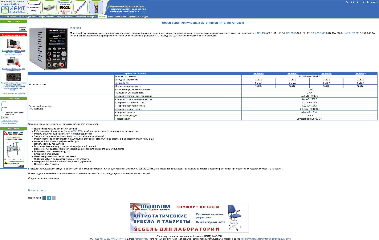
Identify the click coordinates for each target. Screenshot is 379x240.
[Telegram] (49, 198)
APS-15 (75, 131)
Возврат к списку (37, 190)
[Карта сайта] (358, 2)
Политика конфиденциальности (274, 238)
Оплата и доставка (27, 17)
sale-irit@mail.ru (248, 238)
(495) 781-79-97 (15, 1)
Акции (110, 17)
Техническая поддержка (86, 17)
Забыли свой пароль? (9, 120)
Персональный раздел (138, 17)
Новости (102, 17)
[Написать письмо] (352, 2)
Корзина (374, 2)
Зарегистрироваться (9, 123)
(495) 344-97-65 (101, 238)
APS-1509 (350, 33)
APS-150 (359, 73)
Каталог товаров (10, 17)
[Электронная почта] (54, 198)
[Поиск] (363, 2)
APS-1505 (262, 33)
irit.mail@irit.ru (10, 4)
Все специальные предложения (13, 93)
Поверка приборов (46, 17)
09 (80, 131)
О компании (120, 17)
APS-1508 (320, 33)
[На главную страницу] (13, 9)
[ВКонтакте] (44, 198)
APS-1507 (291, 33)
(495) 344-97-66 (118, 238)
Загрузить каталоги (64, 17)
